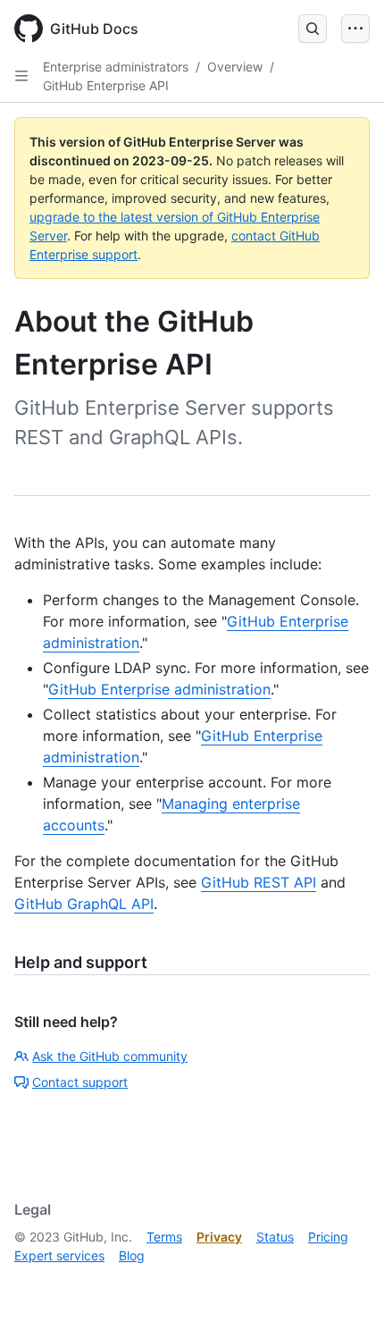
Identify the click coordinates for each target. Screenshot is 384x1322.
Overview (235, 66)
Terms (164, 1236)
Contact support (80, 1082)
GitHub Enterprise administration (159, 689)
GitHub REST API (258, 882)
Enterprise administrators (115, 66)
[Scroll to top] (345, 1283)
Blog (132, 1255)
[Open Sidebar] (21, 76)
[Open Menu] (355, 28)
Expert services (59, 1255)
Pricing (328, 1236)
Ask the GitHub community (110, 1056)
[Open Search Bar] (312, 28)
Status (275, 1236)
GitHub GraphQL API (84, 904)
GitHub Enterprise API (106, 85)
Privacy (219, 1236)
